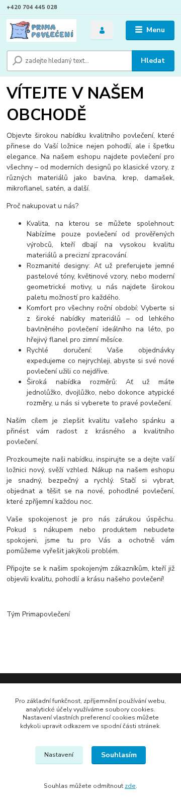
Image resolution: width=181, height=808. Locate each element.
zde (130, 786)
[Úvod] (41, 30)
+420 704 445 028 (32, 7)
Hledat (153, 60)
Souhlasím (119, 755)
